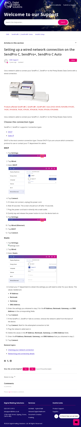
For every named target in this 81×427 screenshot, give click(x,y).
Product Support (58, 408)
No (32, 369)
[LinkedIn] (11, 361)
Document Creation (34, 414)
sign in (10, 392)
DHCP (10, 132)
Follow (73, 60)
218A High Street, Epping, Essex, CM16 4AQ (15, 415)
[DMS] (13, 8)
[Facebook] (5, 361)
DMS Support (13, 60)
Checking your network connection (21, 350)
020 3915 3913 (9, 408)
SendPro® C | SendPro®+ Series (22, 34)
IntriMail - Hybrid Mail (35, 408)
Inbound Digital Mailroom (36, 411)
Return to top (9, 377)
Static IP (11, 136)
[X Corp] (8, 361)
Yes (26, 369)
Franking (31, 417)
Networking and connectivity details (21, 353)
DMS (7, 34)
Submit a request (69, 5)
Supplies (55, 411)
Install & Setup (39, 34)
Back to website (55, 5)
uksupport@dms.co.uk (11, 411)
